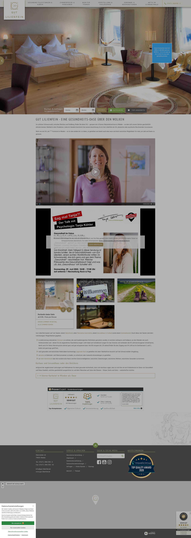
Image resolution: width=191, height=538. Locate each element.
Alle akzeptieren (17, 523)
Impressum (25, 535)
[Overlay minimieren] (33, 506)
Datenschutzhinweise (14, 535)
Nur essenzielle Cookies (17, 527)
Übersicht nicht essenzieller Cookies (18, 531)
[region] (18, 514)
